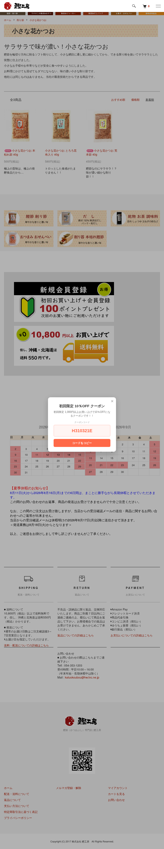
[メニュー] (158, 6)
